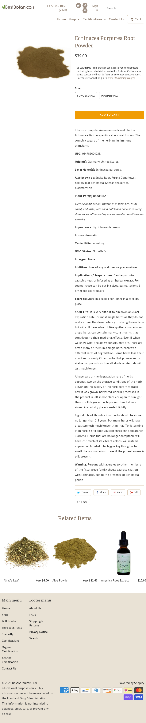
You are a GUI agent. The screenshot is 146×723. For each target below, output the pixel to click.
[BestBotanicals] (18, 7)
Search (33, 638)
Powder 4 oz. (109, 95)
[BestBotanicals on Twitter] (78, 5)
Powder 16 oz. (86, 95)
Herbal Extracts (12, 627)
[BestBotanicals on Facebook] (85, 5)
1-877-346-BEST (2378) (57, 8)
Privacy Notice (38, 631)
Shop (72, 19)
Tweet (85, 492)
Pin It (120, 492)
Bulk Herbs (9, 621)
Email (84, 502)
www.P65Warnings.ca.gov (121, 78)
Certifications (93, 19)
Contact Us (117, 19)
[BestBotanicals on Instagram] (85, 10)
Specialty (7, 634)
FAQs (32, 614)
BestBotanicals (22, 683)
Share (103, 492)
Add (136, 492)
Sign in (95, 8)
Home (61, 19)
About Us (35, 608)
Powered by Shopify (131, 683)
